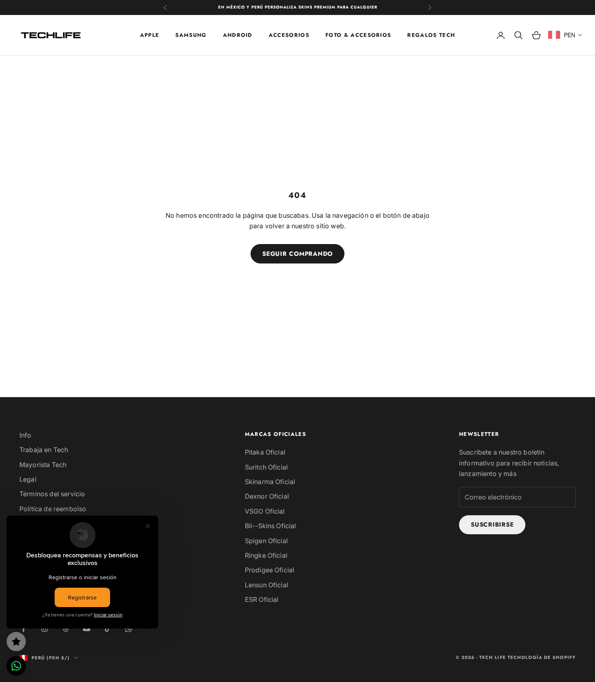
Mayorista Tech (42, 465)
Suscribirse (492, 524)
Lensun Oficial (266, 585)
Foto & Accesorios (358, 34)
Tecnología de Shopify (542, 657)
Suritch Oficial (266, 467)
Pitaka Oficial (265, 452)
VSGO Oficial (265, 511)
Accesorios (289, 34)
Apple (149, 34)
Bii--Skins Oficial (270, 526)
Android (238, 34)
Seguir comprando (297, 253)
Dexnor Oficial (267, 496)
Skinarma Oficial (270, 482)
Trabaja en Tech (43, 450)
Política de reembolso (52, 509)
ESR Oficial (262, 599)
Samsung (190, 34)
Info (25, 435)
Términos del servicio (52, 494)
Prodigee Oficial (270, 570)
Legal (27, 479)
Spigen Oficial (266, 541)
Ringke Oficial (266, 555)
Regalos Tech (431, 34)
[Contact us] (16, 666)
